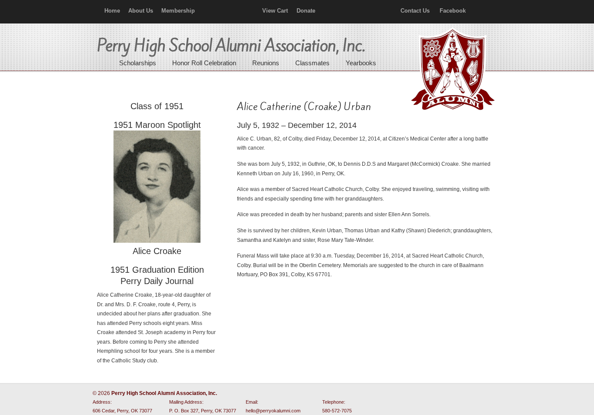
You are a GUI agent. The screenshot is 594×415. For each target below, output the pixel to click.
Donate (306, 10)
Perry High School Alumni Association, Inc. (452, 69)
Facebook (453, 10)
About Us (140, 10)
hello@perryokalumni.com (273, 410)
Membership (178, 10)
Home (112, 10)
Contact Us (415, 10)
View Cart (275, 10)
